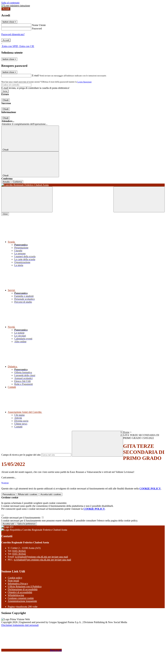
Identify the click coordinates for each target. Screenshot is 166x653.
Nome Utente (39, 25)
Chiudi (5, 100)
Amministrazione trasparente (22, 601)
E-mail (35, 75)
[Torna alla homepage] (83, 185)
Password (37, 28)
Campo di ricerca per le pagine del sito (21, 454)
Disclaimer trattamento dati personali (20, 625)
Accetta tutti (51, 494)
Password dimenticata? (13, 34)
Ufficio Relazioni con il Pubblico (25, 586)
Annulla (6, 182)
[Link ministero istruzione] (15, 5)
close (5, 214)
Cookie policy (15, 577)
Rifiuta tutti (27, 494)
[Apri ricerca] (139, 199)
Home (126, 432)
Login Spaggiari (84, 82)
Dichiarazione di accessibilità (22, 589)
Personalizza (9, 494)
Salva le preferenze (26, 524)
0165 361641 (19, 551)
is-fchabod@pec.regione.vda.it (42, 559)
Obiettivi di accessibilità (20, 592)
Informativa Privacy (18, 583)
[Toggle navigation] (27, 199)
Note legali (13, 580)
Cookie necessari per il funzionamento (21, 517)
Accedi (6, 9)
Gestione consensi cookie (21, 598)
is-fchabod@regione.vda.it (41, 556)
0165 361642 (19, 553)
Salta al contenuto (10, 2)
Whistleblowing (16, 595)
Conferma (17, 182)
